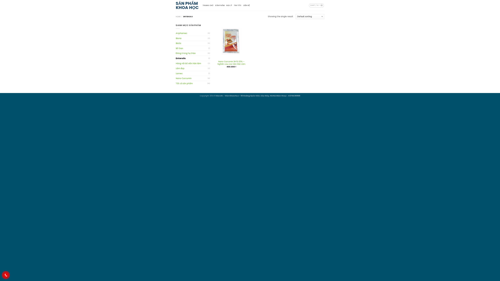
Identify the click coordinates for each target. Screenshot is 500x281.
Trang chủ (208, 5)
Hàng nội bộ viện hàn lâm (188, 63)
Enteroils (181, 58)
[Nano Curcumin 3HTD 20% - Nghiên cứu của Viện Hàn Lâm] (231, 41)
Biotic (178, 43)
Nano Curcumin (184, 78)
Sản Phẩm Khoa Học (187, 5)
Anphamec (181, 33)
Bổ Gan (179, 48)
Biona (178, 38)
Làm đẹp (180, 68)
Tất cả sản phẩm (184, 83)
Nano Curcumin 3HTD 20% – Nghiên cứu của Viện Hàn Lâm (231, 62)
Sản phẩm (220, 5)
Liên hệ (246, 5)
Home (178, 16)
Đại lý (229, 5)
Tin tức (237, 5)
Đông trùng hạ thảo (186, 53)
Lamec (179, 73)
